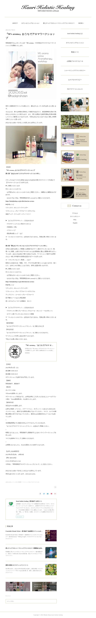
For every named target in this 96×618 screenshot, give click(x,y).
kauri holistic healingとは (75, 33)
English (75, 223)
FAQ (74, 219)
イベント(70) (14, 482)
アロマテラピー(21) (35, 482)
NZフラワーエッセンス (75, 89)
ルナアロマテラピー (75, 80)
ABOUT (15, 23)
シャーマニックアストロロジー (74, 70)
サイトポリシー (75, 216)
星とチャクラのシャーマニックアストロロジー (59, 23)
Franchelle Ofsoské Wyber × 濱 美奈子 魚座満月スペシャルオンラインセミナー (29, 531)
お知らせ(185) (8, 482)
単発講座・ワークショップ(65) (24, 482)
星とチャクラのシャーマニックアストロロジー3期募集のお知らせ (25, 548)
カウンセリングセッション (30, 23)
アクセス (75, 213)
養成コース (75, 52)
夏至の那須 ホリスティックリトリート (17, 565)
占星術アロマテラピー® (75, 61)
